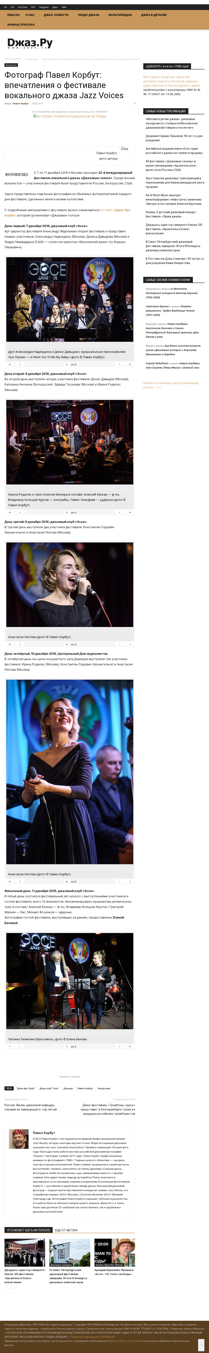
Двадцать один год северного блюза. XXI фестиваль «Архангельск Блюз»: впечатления (174, 229)
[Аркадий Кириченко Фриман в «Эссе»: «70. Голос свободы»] (114, 1253)
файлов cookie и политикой (124, 1341)
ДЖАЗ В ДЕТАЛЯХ (154, 15)
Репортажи (31, 59)
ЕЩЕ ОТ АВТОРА (66, 1230)
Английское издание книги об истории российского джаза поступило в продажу (174, 151)
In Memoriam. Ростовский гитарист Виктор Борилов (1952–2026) (172, 293)
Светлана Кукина (157, 306)
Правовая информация (85, 1337)
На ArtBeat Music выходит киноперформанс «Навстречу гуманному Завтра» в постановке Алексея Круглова (173, 199)
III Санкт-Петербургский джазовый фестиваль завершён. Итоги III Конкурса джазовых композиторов (173, 246)
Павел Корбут (21, 103)
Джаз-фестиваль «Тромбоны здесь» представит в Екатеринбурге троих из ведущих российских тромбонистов (108, 1109)
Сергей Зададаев (157, 363)
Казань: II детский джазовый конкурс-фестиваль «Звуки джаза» (171, 214)
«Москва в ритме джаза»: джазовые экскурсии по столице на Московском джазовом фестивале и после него (172, 123)
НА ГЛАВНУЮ (12, 59)
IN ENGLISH (108, 1337)
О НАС (30, 15)
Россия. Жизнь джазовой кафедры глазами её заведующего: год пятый (30, 1107)
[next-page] (13, 1290)
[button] (200, 15)
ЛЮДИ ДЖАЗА (88, 15)
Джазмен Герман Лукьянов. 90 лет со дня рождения (174, 138)
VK (5, 7)
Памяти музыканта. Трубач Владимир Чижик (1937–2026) (170, 310)
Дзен (55, 7)
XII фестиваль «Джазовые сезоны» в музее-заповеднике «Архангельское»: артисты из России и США (171, 165)
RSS (33, 7)
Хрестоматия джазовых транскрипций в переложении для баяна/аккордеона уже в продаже (175, 182)
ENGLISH (13, 15)
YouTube (22, 7)
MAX (64, 7)
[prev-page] (7, 1290)
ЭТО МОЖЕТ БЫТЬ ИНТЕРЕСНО (28, 1230)
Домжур (68, 1088)
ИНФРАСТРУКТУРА (21, 25)
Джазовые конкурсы (61, 1264)
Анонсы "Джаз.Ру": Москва (109, 1264)
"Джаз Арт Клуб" (25, 1088)
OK (12, 7)
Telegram (44, 7)
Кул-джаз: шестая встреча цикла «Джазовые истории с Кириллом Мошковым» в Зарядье (173, 350)
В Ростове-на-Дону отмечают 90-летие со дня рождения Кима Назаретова (175, 261)
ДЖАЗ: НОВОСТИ (56, 15)
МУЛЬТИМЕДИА (120, 15)
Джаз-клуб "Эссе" (49, 1088)
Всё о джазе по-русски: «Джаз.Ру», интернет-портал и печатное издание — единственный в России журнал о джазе (172, 81)
